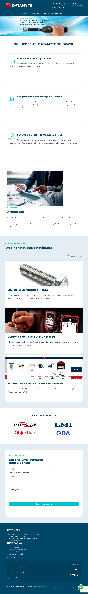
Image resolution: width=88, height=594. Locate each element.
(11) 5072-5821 (13, 578)
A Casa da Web (41, 587)
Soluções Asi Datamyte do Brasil (21, 552)
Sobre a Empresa (15, 548)
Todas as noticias (74, 256)
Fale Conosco (29, 18)
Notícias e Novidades (53, 13)
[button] (3, 26)
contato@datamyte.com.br (58, 7)
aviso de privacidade (21, 472)
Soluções (35, 13)
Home (24, 13)
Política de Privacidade (73, 589)
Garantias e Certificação (17, 550)
